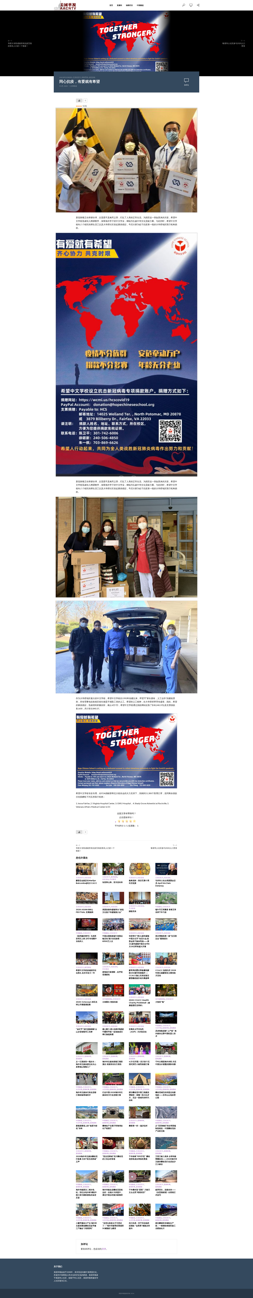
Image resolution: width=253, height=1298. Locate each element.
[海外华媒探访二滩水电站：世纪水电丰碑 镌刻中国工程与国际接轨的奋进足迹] (87, 1176)
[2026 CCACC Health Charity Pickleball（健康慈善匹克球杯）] (140, 989)
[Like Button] (79, 100)
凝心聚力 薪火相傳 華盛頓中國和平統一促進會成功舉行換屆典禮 (113, 1032)
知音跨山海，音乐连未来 (112, 882)
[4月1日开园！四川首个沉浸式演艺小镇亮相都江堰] (140, 1048)
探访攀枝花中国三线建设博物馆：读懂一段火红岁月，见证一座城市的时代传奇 (139, 1096)
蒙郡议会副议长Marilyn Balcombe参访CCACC (86, 881)
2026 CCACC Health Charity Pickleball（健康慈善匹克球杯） (139, 1003)
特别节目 (85, 77)
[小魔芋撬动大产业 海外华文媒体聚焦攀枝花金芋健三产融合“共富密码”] (87, 1210)
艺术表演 (113, 879)
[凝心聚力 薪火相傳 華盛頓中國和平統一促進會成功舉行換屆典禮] (113, 1017)
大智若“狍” (160, 1002)
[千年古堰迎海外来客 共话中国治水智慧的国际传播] (166, 1048)
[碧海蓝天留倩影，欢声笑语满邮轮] (113, 959)
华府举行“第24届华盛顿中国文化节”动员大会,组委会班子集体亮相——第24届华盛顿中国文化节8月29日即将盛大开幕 (139, 941)
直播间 (119, 5)
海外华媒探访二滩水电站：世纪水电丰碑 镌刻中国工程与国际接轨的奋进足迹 (86, 1194)
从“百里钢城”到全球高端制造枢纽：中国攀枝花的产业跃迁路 (165, 1128)
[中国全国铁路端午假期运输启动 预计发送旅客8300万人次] (113, 924)
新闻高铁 (173, 1028)
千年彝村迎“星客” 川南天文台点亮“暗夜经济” (139, 1191)
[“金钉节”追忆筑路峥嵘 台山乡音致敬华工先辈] (87, 1017)
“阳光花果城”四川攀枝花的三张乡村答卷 (112, 1157)
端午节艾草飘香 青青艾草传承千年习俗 (165, 910)
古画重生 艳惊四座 (110, 1002)
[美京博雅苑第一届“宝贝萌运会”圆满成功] (166, 924)
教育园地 (114, 877)
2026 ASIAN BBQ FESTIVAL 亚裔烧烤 (84, 910)
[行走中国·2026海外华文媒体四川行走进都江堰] (113, 1079)
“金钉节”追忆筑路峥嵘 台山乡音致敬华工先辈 (86, 1030)
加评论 (186, 85)
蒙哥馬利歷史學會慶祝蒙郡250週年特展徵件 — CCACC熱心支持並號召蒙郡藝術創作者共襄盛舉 (139, 974)
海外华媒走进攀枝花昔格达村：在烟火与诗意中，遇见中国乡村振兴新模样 (112, 1192)
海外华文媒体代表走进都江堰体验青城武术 (86, 1093)
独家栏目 (129, 5)
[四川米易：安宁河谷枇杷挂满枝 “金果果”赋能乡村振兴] (140, 1210)
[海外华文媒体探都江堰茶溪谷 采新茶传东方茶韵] (113, 1048)
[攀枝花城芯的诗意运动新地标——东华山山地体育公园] (166, 1079)
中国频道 (140, 5)
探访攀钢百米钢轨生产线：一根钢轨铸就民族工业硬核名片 (165, 1226)
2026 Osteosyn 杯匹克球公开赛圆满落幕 (86, 1003)
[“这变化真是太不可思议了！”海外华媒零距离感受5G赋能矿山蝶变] (113, 1210)
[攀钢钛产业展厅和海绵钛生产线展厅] (113, 1112)
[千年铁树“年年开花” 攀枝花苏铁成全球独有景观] (140, 1143)
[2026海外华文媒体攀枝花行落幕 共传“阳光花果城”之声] (87, 1143)
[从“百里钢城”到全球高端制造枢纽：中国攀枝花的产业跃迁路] (166, 1112)
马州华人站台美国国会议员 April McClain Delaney (165, 883)
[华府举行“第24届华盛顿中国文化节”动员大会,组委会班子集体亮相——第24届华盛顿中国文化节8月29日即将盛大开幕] (140, 924)
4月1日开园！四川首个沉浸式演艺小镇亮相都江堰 (139, 1062)
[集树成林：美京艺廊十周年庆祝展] (140, 869)
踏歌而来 (132, 911)
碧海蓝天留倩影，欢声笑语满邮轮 (112, 973)
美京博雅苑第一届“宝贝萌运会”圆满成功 (166, 937)
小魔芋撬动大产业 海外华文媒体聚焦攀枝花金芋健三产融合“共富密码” (86, 1226)
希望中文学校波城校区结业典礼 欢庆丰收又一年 (86, 971)
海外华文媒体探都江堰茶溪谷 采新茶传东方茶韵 (112, 1062)
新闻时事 (165, 1028)
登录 (104, 1249)
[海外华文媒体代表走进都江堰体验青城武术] (87, 1079)
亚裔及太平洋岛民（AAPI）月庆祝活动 (138, 1030)
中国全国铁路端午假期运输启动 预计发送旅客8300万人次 (112, 938)
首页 (111, 5)
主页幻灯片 (77, 77)
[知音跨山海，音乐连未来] (113, 869)
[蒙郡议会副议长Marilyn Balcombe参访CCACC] (87, 869)
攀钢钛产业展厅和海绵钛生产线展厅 (112, 1127)
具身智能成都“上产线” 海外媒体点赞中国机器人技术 (165, 1033)
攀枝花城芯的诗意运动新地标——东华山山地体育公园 (165, 1095)
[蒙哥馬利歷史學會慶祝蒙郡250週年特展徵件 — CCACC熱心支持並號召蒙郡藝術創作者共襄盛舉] (140, 959)
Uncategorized (65, 77)
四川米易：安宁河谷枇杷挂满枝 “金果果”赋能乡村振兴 (139, 1226)
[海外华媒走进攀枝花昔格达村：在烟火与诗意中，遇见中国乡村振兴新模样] (113, 1176)
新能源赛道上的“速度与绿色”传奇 (86, 1127)
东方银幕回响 (107, 999)
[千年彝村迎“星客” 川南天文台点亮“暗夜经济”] (140, 1176)
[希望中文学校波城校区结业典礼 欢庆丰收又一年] (87, 959)
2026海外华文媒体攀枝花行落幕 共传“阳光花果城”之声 (87, 1159)
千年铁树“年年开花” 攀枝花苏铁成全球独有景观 (139, 1157)
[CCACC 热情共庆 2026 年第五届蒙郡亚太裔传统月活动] (166, 959)
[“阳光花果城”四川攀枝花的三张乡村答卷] (113, 1143)
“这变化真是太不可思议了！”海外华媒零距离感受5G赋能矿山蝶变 (113, 1226)
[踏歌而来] (140, 898)
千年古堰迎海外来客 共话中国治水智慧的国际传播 (165, 1062)
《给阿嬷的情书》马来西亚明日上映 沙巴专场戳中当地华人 (86, 938)
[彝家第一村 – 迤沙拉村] (140, 1112)
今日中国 (158, 1028)
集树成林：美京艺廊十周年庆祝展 (139, 881)
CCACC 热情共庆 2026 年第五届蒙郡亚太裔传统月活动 (165, 973)
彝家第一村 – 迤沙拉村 (138, 1126)
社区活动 (92, 77)
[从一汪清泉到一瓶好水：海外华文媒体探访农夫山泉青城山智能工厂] (87, 1048)
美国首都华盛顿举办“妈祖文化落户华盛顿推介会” (113, 910)
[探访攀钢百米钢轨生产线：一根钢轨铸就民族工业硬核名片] (166, 1210)
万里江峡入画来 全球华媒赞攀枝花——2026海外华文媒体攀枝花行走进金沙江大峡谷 (166, 1160)
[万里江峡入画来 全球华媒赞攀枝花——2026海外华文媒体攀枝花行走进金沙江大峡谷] (166, 1143)
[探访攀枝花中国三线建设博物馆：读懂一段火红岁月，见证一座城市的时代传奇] (140, 1079)
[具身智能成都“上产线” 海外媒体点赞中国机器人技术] (166, 1017)
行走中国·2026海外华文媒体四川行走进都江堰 (112, 1093)
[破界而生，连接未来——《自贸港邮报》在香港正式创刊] (166, 1176)
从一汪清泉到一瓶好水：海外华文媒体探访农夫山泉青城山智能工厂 (86, 1064)
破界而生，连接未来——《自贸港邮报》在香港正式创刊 (165, 1192)
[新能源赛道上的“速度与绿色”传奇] (87, 1112)
